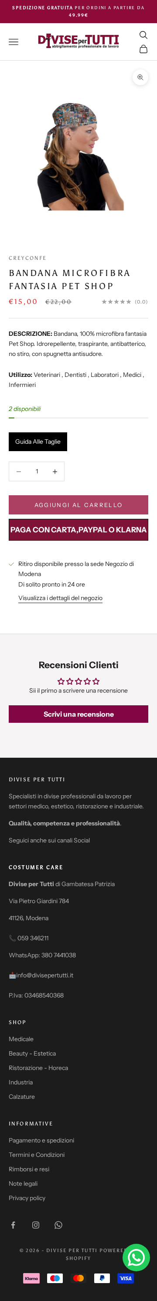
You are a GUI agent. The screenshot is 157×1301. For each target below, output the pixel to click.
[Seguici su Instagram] (35, 1225)
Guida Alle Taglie (38, 441)
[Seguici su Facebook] (13, 1225)
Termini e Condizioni (37, 1155)
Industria (21, 1082)
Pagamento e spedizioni (41, 1140)
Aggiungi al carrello (78, 504)
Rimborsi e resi (29, 1169)
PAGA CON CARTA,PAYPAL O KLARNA (78, 529)
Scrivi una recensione (79, 714)
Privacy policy (27, 1198)
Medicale (21, 1039)
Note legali (23, 1183)
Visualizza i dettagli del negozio (60, 598)
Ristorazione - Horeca (38, 1068)
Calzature (22, 1097)
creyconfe (28, 258)
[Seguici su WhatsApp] (58, 1225)
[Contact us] (136, 1257)
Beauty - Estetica (32, 1053)
